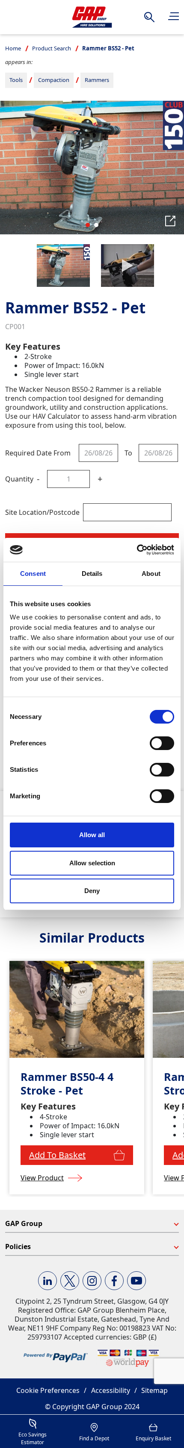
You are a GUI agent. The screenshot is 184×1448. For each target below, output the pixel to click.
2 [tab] (96, 225)
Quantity (19, 479)
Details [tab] (92, 573)
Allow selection (92, 863)
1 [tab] (88, 225)
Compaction (53, 80)
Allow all (92, 834)
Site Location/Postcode (42, 512)
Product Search (51, 48)
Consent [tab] (33, 573)
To (128, 453)
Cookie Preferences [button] (48, 1390)
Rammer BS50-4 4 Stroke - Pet (67, 1084)
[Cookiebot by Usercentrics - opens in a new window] (136, 549)
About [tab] (151, 573)
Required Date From (38, 453)
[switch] (162, 743)
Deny (92, 890)
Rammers (97, 80)
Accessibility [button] (110, 1390)
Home (13, 48)
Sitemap (154, 1390)
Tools (16, 80)
